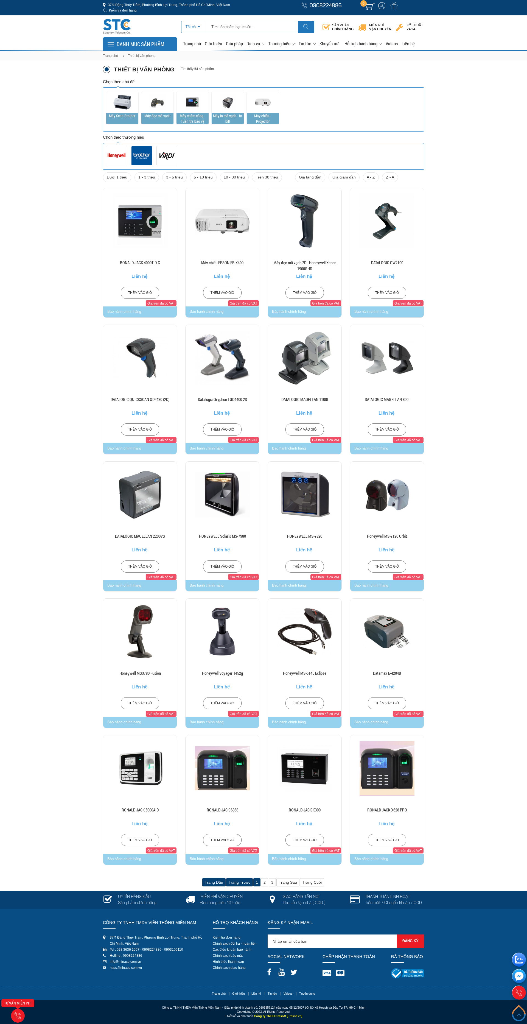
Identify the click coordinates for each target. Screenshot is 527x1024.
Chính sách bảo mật (228, 956)
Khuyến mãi (330, 43)
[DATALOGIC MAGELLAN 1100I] (304, 357)
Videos (392, 43)
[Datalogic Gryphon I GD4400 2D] (222, 357)
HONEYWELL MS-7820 (304, 536)
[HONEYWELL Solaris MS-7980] (222, 494)
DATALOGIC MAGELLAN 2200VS (140, 536)
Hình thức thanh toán (228, 962)
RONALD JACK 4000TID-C (140, 262)
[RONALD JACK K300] (304, 768)
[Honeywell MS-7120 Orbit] (387, 494)
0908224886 (326, 6)
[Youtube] (283, 970)
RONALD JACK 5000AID (140, 810)
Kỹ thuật (415, 27)
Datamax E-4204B (387, 673)
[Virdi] (167, 155)
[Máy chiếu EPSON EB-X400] (222, 221)
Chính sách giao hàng (229, 968)
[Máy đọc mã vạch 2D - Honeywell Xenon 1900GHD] (304, 221)
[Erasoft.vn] (294, 1016)
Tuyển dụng (307, 993)
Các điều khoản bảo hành (232, 950)
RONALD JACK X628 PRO (387, 810)
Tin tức (305, 43)
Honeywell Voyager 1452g (222, 673)
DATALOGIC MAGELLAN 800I (387, 399)
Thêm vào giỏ (140, 293)
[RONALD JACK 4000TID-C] (140, 221)
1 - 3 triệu (146, 177)
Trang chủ (192, 43)
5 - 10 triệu (203, 177)
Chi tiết (140, 235)
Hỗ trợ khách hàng (360, 43)
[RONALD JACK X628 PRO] (387, 768)
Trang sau (288, 882)
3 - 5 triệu (174, 177)
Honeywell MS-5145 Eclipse (304, 673)
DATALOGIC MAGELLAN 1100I (304, 399)
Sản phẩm (343, 27)
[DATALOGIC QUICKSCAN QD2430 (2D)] (140, 357)
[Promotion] (394, 9)
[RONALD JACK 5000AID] (140, 768)
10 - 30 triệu (234, 177)
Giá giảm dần (344, 177)
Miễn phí (380, 27)
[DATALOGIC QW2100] (387, 221)
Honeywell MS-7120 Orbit (387, 536)
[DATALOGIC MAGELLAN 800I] (387, 357)
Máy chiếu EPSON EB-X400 (222, 262)
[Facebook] (270, 970)
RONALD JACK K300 (305, 810)
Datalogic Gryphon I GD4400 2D (222, 399)
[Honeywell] (116, 155)
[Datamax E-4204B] (387, 631)
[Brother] (141, 155)
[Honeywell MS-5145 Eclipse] (304, 631)
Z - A (390, 177)
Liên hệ (408, 43)
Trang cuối (312, 882)
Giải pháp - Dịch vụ (243, 43)
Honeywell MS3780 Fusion (140, 673)
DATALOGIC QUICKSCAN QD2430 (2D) (140, 399)
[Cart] (370, 6)
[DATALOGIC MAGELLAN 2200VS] (140, 494)
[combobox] (193, 25)
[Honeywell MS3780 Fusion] (140, 631)
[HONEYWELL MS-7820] (304, 494)
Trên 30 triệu (267, 177)
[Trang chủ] (117, 20)
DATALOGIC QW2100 (387, 262)
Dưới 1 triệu (117, 177)
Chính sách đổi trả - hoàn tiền (235, 943)
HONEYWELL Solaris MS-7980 (222, 536)
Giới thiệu (213, 43)
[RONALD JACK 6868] (222, 768)
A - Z (371, 177)
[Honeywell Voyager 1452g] (222, 631)
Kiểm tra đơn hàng (123, 10)
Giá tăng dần (310, 177)
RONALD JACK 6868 (222, 810)
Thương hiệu (279, 43)
